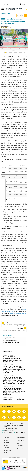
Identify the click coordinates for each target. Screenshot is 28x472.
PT (23, 15)
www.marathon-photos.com (18, 313)
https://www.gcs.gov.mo (10, 428)
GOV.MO (6, 437)
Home (3, 13)
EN (25, 15)
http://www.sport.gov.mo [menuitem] (12, 342)
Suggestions (21, 437)
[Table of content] (2, 8)
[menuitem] (14, 336)
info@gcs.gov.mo (9, 430)
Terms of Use (21, 449)
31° (23, 4)
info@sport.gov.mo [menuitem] (11, 340)
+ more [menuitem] (23, 344)
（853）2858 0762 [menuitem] (10, 338)
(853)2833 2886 (8, 432)
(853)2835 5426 (20, 432)
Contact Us (20, 440)
